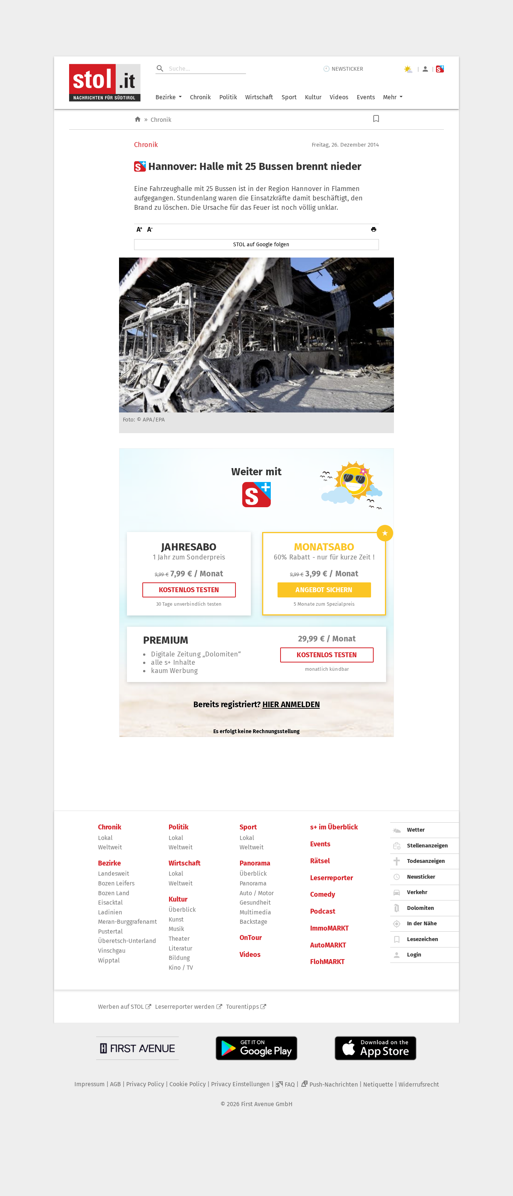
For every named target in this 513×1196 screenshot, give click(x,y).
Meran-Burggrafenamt (127, 921)
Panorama (255, 863)
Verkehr (417, 892)
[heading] (256, 166)
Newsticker (421, 876)
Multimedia (255, 912)
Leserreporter (331, 878)
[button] (376, 118)
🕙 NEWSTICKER (343, 68)
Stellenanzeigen (427, 845)
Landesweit (113, 873)
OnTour (251, 938)
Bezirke (165, 97)
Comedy (322, 895)
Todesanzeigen (426, 861)
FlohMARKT (327, 962)
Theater (179, 938)
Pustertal (110, 931)
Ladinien (110, 912)
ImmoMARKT (329, 928)
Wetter (416, 829)
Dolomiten (420, 908)
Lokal (105, 837)
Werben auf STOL (121, 1006)
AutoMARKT (328, 945)
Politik (228, 97)
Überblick (182, 909)
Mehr (390, 97)
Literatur (180, 948)
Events (366, 97)
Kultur (313, 97)
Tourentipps (242, 1006)
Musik (176, 928)
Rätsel (320, 861)
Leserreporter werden (184, 1006)
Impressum (89, 1084)
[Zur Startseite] (137, 119)
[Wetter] (408, 69)
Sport (289, 97)
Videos (339, 97)
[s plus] (440, 69)
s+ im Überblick (334, 827)
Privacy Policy (145, 1084)
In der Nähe (422, 923)
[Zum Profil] (425, 69)
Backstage (253, 921)
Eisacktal (110, 902)
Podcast (322, 912)
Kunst (176, 919)
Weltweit (110, 847)
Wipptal (109, 960)
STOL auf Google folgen (261, 244)
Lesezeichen (422, 939)
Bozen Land (114, 893)
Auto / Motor (257, 893)
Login (414, 954)
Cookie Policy (187, 1084)
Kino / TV (181, 967)
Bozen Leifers (116, 883)
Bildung (179, 957)
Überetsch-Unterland (127, 940)
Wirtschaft (259, 97)
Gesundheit (255, 902)
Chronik (200, 97)
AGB (115, 1084)
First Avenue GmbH (267, 1104)
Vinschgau (111, 950)
